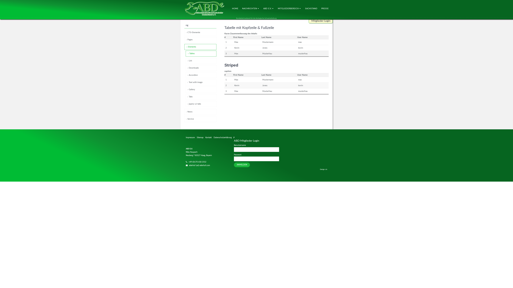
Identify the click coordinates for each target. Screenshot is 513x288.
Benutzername (240, 145)
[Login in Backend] (234, 138)
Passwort (237, 155)
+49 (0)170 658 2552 (197, 162)
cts (326, 169)
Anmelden (242, 165)
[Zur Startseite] (204, 8)
